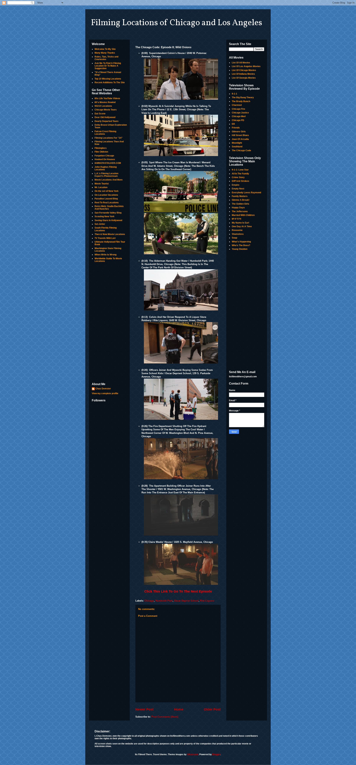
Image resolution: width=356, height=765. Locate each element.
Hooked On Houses (105, 159)
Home (178, 709)
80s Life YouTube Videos (107, 98)
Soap (234, 237)
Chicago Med (238, 116)
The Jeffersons (240, 211)
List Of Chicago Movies (244, 70)
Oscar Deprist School (186, 600)
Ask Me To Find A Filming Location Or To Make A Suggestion (108, 66)
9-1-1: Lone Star (240, 169)
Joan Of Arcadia (240, 139)
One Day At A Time (242, 226)
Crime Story (238, 177)
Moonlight (237, 143)
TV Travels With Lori (105, 238)
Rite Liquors (207, 600)
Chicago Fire (238, 109)
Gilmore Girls (239, 131)
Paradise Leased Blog (106, 198)
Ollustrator (192, 754)
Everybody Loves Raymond (246, 192)
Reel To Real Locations (107, 202)
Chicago (149, 600)
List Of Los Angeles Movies (246, 66)
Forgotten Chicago (104, 155)
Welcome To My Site (105, 49)
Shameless (238, 234)
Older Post (212, 709)
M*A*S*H (236, 219)
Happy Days (238, 207)
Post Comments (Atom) (164, 716)
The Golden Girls (240, 204)
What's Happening (241, 241)
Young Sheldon (239, 249)
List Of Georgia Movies (244, 78)
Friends (236, 127)
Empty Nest (238, 188)
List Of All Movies (241, 62)
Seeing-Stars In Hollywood (108, 220)
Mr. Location (101, 187)
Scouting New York (104, 216)
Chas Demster (103, 388)
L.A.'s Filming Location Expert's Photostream (106, 174)
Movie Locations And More (109, 179)
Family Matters (240, 196)
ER (233, 124)
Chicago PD (238, 120)
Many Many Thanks (105, 53)
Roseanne (237, 230)
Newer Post (144, 709)
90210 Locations (103, 106)
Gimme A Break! (240, 200)
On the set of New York (106, 191)
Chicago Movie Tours (106, 109)
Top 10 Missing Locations (108, 78)
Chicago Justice (240, 112)
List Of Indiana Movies (243, 74)
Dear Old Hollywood (105, 117)
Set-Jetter (100, 224)
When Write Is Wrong (105, 254)
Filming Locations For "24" (109, 138)
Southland (237, 146)
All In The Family (240, 173)
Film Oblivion (101, 151)
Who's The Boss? (241, 245)
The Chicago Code (241, 150)
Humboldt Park (164, 600)
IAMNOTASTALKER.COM (108, 163)
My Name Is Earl (240, 222)
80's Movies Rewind (105, 102)
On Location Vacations (106, 195)
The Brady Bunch (241, 101)
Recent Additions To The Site (110, 82)
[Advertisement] (109, 322)
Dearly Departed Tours (106, 121)
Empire (235, 185)
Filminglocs (101, 148)
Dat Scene (100, 113)
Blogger (216, 754)
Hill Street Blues (240, 135)
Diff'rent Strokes (240, 181)
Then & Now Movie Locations (110, 234)
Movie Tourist (102, 183)
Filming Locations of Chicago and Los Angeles (176, 23)
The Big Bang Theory (243, 97)
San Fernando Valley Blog (108, 212)
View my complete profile (105, 393)
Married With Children (243, 215)
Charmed (237, 105)
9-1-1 (234, 93)
